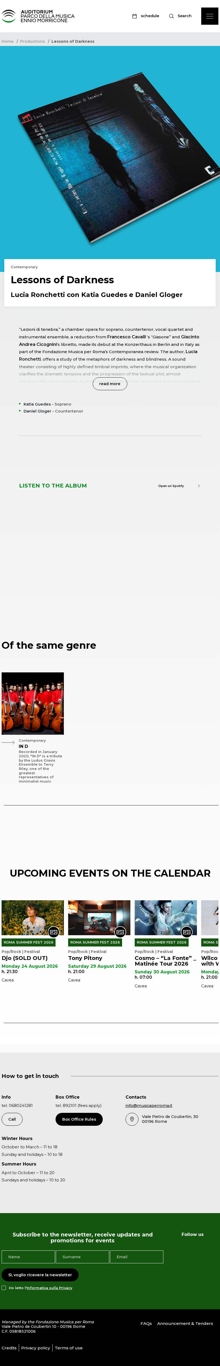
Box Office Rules (79, 1119)
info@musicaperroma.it (149, 1105)
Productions (32, 41)
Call (12, 1119)
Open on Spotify (171, 486)
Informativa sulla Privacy (49, 1288)
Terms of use (69, 1347)
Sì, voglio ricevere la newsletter (40, 1274)
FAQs (146, 1323)
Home (7, 41)
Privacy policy (35, 1347)
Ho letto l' (40, 1288)
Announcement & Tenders (185, 1323)
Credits (9, 1347)
